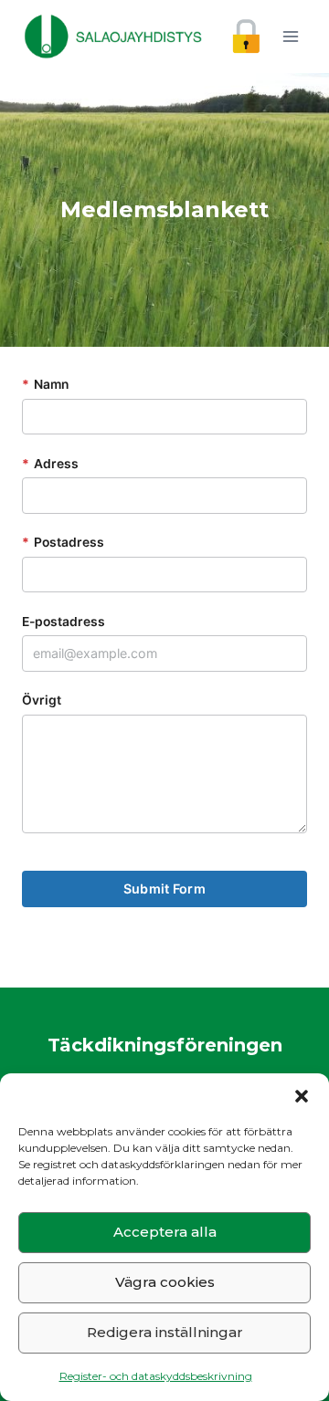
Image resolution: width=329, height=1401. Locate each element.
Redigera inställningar (165, 1332)
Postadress (63, 542)
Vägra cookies (165, 1282)
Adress (50, 463)
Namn (45, 384)
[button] (301, 1096)
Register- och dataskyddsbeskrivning (155, 1376)
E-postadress (63, 621)
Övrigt (41, 700)
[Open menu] (290, 36)
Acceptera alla (165, 1231)
